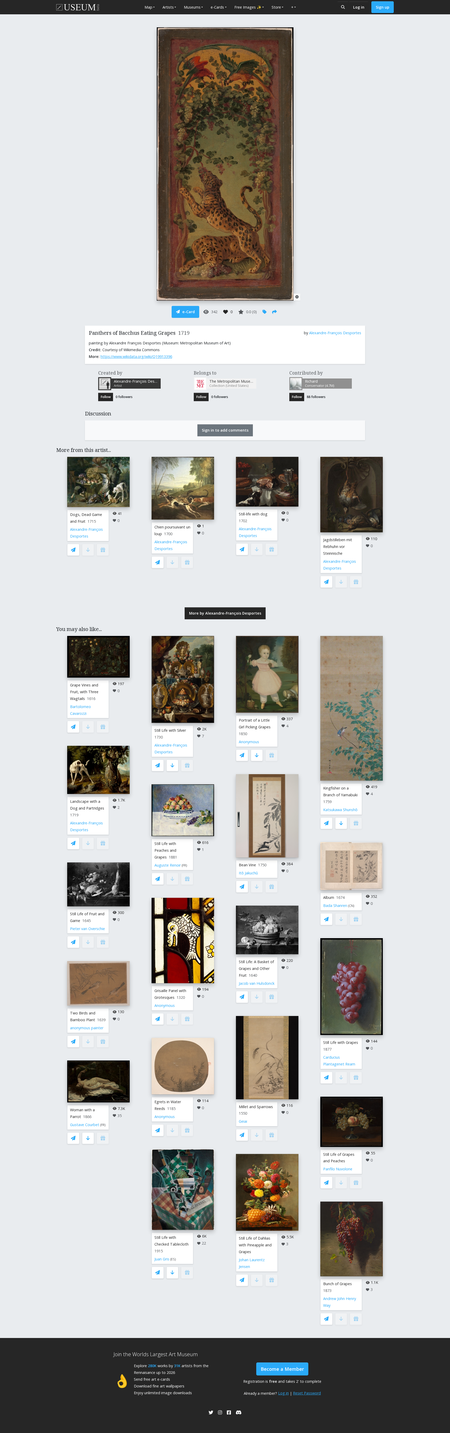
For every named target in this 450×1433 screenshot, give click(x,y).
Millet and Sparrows (256, 1106)
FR (103, 1125)
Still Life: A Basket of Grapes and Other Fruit (256, 968)
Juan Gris (161, 1259)
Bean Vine (247, 864)
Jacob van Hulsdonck (256, 983)
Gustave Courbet (84, 1124)
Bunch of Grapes (337, 1283)
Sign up (382, 7)
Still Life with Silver (170, 730)
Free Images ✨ (247, 7)
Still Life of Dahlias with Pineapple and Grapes (255, 1245)
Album (328, 897)
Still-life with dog (253, 514)
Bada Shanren (335, 905)
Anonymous (164, 1005)
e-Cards (217, 7)
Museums (192, 7)
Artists (168, 7)
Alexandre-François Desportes (335, 332)
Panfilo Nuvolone (337, 1168)
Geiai (243, 1121)
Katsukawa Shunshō (340, 809)
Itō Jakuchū (248, 872)
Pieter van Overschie (87, 928)
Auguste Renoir (167, 865)
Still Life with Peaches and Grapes (165, 850)
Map (148, 7)
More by (225, 613)
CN (351, 906)
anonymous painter (86, 1027)
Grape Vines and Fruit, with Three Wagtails (84, 692)
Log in (358, 7)
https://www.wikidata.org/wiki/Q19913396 (136, 356)
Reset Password (307, 1393)
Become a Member (282, 1369)
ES (173, 1259)
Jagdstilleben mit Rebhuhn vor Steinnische (337, 546)
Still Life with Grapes (340, 1042)
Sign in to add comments (225, 430)
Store (276, 7)
